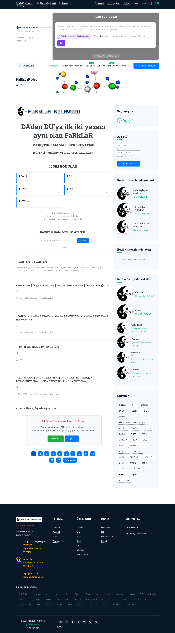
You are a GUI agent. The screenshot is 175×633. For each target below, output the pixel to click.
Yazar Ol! (56, 532)
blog (20, 599)
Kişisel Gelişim (83, 554)
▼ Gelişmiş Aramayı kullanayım (105, 56)
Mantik (78, 599)
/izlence (135, 352)
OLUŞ (121, 463)
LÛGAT (122, 410)
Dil (78, 545)
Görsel (22, 6)
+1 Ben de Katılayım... (146, 65)
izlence (114, 599)
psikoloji (151, 594)
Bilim (79, 532)
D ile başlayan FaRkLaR (140, 192)
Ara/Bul (83, 240)
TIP (141, 594)
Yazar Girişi (115, 3)
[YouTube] (84, 621)
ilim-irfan (80, 604)
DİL (133, 405)
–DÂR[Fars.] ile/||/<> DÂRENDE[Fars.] (39, 346)
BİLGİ (145, 439)
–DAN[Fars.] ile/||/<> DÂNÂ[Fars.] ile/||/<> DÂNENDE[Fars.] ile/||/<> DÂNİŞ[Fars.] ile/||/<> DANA (62, 318)
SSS (102, 532)
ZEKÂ (135, 439)
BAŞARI (145, 434)
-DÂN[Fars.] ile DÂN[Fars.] (33, 261)
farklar (49, 604)
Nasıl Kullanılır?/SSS (48, 3)
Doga (146, 599)
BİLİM (146, 410)
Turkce (78, 594)
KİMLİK (144, 463)
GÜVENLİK (134, 457)
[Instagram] (78, 621)
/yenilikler (136, 324)
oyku (38, 599)
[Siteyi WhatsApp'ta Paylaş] (96, 621)
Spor (79, 541)
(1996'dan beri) (32, 34)
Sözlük (89, 64)
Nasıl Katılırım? (107, 536)
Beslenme (117, 604)
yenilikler (37, 594)
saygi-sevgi (120, 594)
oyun (29, 599)
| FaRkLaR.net (32, 624)
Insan (125, 599)
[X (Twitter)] (67, 621)
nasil (68, 599)
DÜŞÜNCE (123, 451)
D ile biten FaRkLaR (140, 208)
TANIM (133, 445)
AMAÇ (121, 457)
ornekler (48, 599)
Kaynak (78, 65)
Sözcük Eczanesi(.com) (25, 525)
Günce (99, 65)
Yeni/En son (112, 64)
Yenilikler (56, 541)
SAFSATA (123, 439)
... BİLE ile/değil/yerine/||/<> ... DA (37, 408)
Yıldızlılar (80, 550)
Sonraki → (70, 460)
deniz (39, 604)
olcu (59, 599)
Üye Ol (72, 438)
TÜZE (133, 434)
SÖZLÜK (144, 405)
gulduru (135, 599)
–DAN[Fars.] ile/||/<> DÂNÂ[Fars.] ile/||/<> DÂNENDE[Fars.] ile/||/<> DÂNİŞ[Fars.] (63, 285)
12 (59, 460)
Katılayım (66, 65)
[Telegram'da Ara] (90, 621)
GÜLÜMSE (137, 468)
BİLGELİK (123, 428)
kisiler (104, 599)
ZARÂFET (123, 468)
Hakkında (56, 527)
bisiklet (59, 604)
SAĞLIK (136, 428)
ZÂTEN (133, 463)
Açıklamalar (106, 527)
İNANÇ (144, 445)
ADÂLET (148, 457)
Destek (104, 541)
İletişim (56, 536)
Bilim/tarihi (93, 604)
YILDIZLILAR (23, 594)
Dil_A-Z (21, 604)
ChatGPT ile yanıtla (139, 36)
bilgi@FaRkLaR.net (26, 3)
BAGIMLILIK (131, 604)
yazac (48, 594)
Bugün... (100, 3)
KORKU (122, 434)
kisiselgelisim (91, 599)
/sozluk (139, 292)
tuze (68, 594)
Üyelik (127, 3)
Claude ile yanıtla (119, 36)
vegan (58, 594)
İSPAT (121, 445)
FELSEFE (134, 410)
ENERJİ (122, 474)
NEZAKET (138, 451)
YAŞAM (134, 474)
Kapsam (65, 3)
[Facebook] (73, 621)
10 (92, 453)
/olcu (138, 310)
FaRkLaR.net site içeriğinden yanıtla (74, 36)
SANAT (122, 416)
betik (105, 604)
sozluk (97, 594)
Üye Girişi (55, 438)
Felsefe (80, 527)
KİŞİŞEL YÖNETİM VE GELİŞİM (132, 422)
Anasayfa (53, 65)
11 (52, 460)
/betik (136, 369)
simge (108, 594)
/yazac (135, 339)
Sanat (79, 536)
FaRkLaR (122, 405)
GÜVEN (148, 428)
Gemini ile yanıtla (101, 36)
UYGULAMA (124, 480)
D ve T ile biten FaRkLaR (141, 225)
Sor (61, 43)
